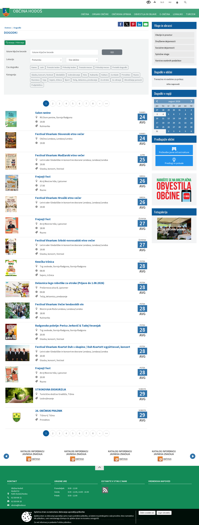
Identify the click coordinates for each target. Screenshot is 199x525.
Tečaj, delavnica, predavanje (85, 80)
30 (174, 110)
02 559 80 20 (16, 501)
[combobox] (46, 60)
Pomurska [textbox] (36, 59)
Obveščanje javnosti (133, 80)
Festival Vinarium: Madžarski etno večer (59, 155)
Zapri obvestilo (164, 513)
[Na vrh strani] (99, 468)
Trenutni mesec (85, 67)
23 (191, 122)
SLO (162, 2)
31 (179, 110)
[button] (185, 2)
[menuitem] (85, 13)
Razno (136, 74)
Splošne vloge (162, 54)
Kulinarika (94, 74)
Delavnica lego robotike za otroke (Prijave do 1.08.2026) (69, 283)
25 (163, 127)
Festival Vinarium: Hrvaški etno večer (58, 198)
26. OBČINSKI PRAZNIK (48, 410)
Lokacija (10, 59)
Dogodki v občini (163, 72)
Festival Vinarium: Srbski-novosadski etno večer (65, 240)
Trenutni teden (53, 67)
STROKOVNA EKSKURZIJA (50, 389)
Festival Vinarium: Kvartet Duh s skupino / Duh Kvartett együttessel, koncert (82, 347)
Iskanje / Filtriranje (16, 42)
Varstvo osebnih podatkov (168, 60)
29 (169, 110)
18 (163, 122)
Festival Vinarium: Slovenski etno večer (59, 134)
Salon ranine (43, 112)
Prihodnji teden (69, 67)
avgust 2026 (174, 101)
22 (185, 122)
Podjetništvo (37, 85)
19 (169, 122)
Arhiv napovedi (173, 84)
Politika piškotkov (64, 522)
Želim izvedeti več (147, 513)
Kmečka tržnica (44, 261)
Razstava (35, 80)
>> (106, 103)
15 (185, 118)
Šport (67, 80)
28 (163, 110)
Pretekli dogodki (119, 67)
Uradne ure (60, 481)
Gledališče (60, 74)
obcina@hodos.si (18, 505)
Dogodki (17, 27)
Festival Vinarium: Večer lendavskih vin (59, 304)
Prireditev (126, 74)
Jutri (42, 67)
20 (174, 122)
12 (169, 118)
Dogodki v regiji (162, 93)
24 (157, 127)
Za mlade (115, 74)
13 (174, 118)
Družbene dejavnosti (165, 41)
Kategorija (11, 74)
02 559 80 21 (16, 497)
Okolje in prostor (163, 34)
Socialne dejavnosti (165, 47)
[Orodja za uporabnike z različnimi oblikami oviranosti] (148, 2)
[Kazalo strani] (155, 2)
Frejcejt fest (43, 176)
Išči (112, 52)
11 (163, 118)
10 (157, 118)
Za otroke (104, 80)
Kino (85, 74)
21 (179, 122)
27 (157, 110)
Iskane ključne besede (16, 51)
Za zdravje (116, 80)
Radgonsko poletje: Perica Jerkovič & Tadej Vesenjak (68, 325)
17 (157, 122)
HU (170, 2)
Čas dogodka (12, 67)
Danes (34, 67)
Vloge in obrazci (163, 25)
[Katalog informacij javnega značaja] (32, 455)
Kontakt (12, 481)
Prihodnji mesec (102, 67)
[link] (121, 24)
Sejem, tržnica (55, 80)
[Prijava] (177, 2)
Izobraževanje (74, 74)
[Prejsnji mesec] (157, 101)
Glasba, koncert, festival (42, 74)
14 (179, 118)
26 (169, 127)
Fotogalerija (160, 212)
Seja (44, 80)
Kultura (104, 74)
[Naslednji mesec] (191, 101)
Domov (8, 27)
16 (191, 118)
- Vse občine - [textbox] (74, 59)
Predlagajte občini (164, 139)
